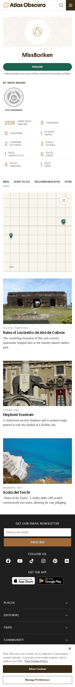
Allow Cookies (37, 669)
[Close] (70, 648)
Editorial (11, 615)
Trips (8, 627)
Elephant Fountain (18, 415)
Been (6, 181)
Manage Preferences (37, 679)
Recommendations (47, 181)
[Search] (61, 5)
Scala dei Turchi (16, 492)
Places (9, 602)
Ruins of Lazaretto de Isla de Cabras (34, 333)
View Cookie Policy (36, 661)
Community (14, 639)
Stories (69, 181)
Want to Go (22, 181)
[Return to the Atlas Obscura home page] (25, 5)
